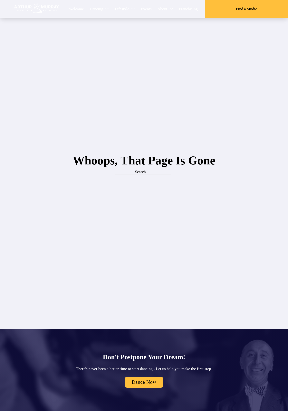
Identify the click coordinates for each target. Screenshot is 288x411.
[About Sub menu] (171, 9)
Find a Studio (246, 9)
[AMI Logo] (36, 8)
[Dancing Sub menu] (107, 9)
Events (146, 9)
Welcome (76, 9)
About (162, 9)
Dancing (96, 9)
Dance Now (144, 382)
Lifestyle (122, 9)
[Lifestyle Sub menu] (133, 9)
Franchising (188, 9)
